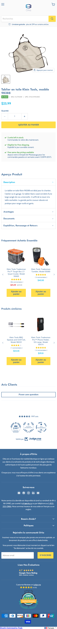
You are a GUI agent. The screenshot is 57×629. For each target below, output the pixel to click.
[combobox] (25, 19)
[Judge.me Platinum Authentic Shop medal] (28, 427)
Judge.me (37, 584)
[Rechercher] (52, 19)
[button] (28, 182)
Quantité (4, 111)
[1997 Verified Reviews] (28, 610)
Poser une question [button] (28, 394)
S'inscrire (45, 555)
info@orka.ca (27, 503)
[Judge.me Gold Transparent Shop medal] (41, 427)
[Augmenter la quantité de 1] (24, 116)
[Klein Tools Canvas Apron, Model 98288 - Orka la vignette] (5, 79)
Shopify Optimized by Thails (11, 628)
